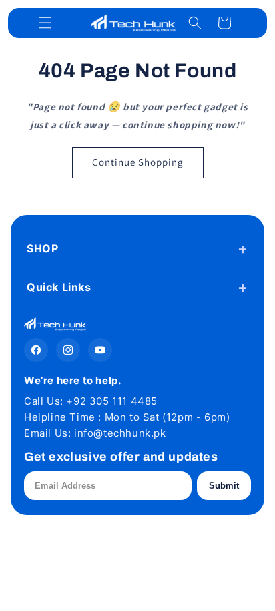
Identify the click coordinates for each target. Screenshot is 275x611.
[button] (45, 22)
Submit (224, 486)
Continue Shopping (138, 162)
